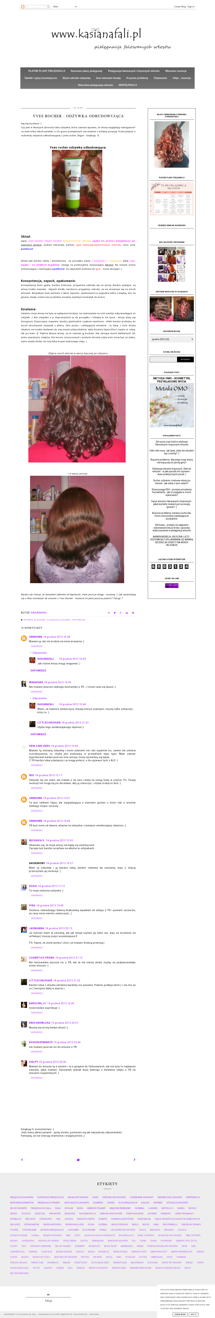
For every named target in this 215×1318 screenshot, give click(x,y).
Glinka (35, 1235)
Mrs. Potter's (193, 1235)
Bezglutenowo (119, 1224)
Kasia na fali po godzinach (99, 1235)
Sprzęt (189, 1262)
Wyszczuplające (19, 1268)
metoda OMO (119, 1268)
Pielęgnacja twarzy (49, 1203)
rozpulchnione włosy (168, 1268)
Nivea (109, 1257)
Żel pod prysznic (19, 1273)
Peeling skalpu (18, 1262)
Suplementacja (87, 1213)
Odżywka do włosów (35, 620)
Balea (142, 1230)
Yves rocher (78, 620)
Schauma (152, 1262)
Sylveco (26, 1213)
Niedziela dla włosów (170, 1197)
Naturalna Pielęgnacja (50, 1197)
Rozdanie (70, 1213)
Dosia (33, 886)
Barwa (181, 1208)
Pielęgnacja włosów (59, 620)
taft (23, 1246)
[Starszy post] (135, 1159)
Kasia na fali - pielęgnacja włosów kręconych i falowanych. (55, 1314)
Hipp (68, 1235)
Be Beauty (94, 1246)
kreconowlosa (39, 1022)
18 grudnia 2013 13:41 (56, 798)
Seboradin (98, 1241)
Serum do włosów (118, 1241)
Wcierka (139, 1208)
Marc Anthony (146, 1235)
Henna (13, 1213)
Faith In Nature (18, 1235)
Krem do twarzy (96, 1208)
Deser (140, 1246)
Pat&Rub (181, 1257)
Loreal (200, 1252)
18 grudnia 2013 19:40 (49, 905)
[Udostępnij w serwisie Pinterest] (133, 613)
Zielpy (33, 1062)
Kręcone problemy (120, 1208)
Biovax (192, 1208)
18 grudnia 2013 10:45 (72, 658)
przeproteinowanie (141, 1268)
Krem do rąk (120, 1252)
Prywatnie (55, 1213)
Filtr (184, 1246)
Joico (77, 1235)
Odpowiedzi (40, 653)
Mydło (14, 1241)
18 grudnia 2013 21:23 (75, 722)
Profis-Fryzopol (52, 1224)
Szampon (98, 1203)
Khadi (91, 1252)
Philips (66, 1262)
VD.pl (48, 1300)
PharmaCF (53, 1262)
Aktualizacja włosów (76, 1203)
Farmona (166, 1213)
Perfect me (37, 1262)
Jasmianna (36, 928)
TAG (134, 1241)
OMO (118, 1257)
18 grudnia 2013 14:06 (56, 821)
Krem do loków (86, 1219)
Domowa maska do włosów (162, 1246)
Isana (80, 1208)
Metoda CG (167, 1208)
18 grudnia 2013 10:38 (56, 637)
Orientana (157, 1257)
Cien (58, 1219)
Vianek (14, 1230)
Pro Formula (170, 1224)
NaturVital (28, 1241)
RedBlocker (120, 1262)
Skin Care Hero (39, 746)
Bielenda (155, 1230)
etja (70, 1268)
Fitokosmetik (31, 1224)
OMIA (156, 1224)
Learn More (180, 1314)
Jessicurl (40, 1213)
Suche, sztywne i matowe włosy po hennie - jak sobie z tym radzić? (171, 482)
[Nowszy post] (22, 1159)
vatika (103, 1230)
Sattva (84, 1241)
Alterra (102, 1224)
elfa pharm (89, 1230)
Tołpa (153, 1241)
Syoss (91, 1224)
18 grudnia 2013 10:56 (64, 746)
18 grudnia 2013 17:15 (51, 886)
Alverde (152, 1213)
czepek (60, 1268)
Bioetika (169, 1230)
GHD (193, 1246)
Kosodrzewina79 (41, 1042)
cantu (13, 1246)
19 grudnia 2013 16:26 (60, 1003)
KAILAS (80, 1252)
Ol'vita (143, 1257)
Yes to (36, 1268)
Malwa (25, 1257)
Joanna (69, 1219)
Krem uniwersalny (181, 1252)
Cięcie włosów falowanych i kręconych (177, 1219)
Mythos (97, 1257)
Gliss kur (46, 1252)
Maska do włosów (78, 1197)
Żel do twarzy (63, 1246)
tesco (187, 1268)
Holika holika (64, 1252)
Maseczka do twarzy (170, 1235)
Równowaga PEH (75, 1224)
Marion (103, 1219)
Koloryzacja (126, 1235)
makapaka (36, 682)
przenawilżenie (134, 1213)
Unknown (35, 637)
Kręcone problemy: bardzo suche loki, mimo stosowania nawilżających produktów (171, 516)
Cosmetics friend (41, 957)
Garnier (152, 1208)
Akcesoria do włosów (123, 1230)
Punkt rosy (80, 1262)
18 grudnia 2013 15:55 (59, 840)
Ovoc (170, 1257)
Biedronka (127, 1246)
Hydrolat (15, 1219)
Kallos (145, 1203)
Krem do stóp (139, 1252)
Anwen (111, 1203)
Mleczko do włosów (65, 1257)
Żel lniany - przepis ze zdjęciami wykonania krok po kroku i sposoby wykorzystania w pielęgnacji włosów (172, 528)
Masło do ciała (41, 1257)
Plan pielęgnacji (128, 1203)
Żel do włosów (18, 1208)
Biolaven (30, 1219)
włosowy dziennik (40, 1246)
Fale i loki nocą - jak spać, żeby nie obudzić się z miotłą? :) (172, 452)
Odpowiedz (37, 646)
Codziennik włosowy (142, 1197)
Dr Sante (15, 1224)
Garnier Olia (17, 1252)
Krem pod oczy (158, 1252)
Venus (200, 1262)
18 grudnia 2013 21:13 (68, 957)
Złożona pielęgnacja (52, 1230)
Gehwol (33, 1252)
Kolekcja (104, 1252)
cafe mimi (73, 1230)
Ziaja (58, 1208)
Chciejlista (45, 1219)
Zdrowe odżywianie (111, 1213)
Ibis (31, 775)
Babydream (144, 1219)
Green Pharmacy (184, 1213)
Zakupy (48, 1268)
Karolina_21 (37, 1003)
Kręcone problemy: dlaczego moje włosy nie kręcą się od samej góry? (171, 461)
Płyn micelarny (100, 1262)
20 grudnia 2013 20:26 (52, 1062)
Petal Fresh (69, 1241)
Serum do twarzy (191, 1224)
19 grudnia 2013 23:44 (67, 1042)
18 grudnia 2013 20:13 (58, 928)
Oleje (95, 1197)
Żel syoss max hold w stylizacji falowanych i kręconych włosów (171, 443)
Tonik (143, 1241)
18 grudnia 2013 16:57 (59, 863)
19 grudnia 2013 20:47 (64, 1022)
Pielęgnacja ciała (41, 1208)
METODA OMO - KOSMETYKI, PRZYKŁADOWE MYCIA (171, 380)
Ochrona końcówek (122, 1219)
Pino (32, 905)
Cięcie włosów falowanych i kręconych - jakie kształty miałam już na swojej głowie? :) (171, 504)
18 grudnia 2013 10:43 (57, 682)
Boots (146, 1224)
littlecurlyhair (49, 722)
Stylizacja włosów (177, 1203)
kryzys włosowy (98, 1268)
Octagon (130, 1257)
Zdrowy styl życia (186, 1241)
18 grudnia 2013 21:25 (66, 980)
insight (81, 1268)
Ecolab (69, 1208)
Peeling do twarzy (48, 1241)
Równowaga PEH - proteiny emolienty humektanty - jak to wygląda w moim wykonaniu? (172, 492)
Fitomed (157, 1203)
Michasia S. (37, 840)
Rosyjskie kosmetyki (22, 1203)
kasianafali (45, 658)
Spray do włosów (172, 1262)
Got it (194, 1314)
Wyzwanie (166, 1241)
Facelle (182, 1230)
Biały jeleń (110, 1246)
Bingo (135, 1224)
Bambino (80, 1246)
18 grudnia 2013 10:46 (72, 704)
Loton (13, 1257)
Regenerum (137, 1262)
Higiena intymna (52, 1235)
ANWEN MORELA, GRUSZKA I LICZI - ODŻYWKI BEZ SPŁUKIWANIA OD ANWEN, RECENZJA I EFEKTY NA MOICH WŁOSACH (171, 540)
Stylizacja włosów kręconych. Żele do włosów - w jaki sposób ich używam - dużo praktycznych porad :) (171, 471)
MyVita (85, 1257)
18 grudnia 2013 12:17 (48, 775)
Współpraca (193, 1197)
